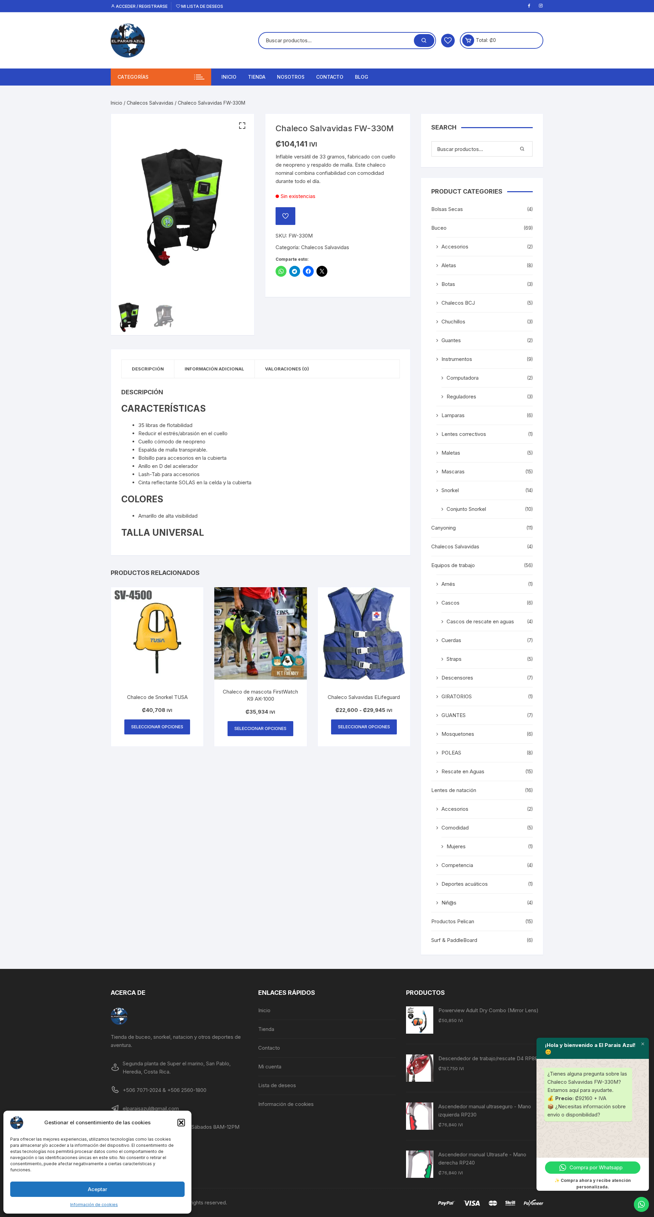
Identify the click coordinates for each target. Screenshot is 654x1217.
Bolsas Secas (447, 209)
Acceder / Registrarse (141, 6)
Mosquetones (457, 734)
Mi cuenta (269, 1066)
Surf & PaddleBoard (454, 940)
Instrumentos (456, 359)
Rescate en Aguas (462, 771)
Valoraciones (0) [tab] (287, 368)
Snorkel (450, 490)
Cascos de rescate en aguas (480, 621)
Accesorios (454, 246)
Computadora (463, 378)
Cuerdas (451, 640)
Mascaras (453, 471)
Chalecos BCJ (458, 303)
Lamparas (453, 415)
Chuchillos (453, 321)
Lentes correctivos (463, 434)
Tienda (256, 77)
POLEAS (451, 752)
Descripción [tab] (148, 368)
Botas (448, 284)
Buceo (439, 228)
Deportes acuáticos (464, 884)
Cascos (450, 602)
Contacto (329, 77)
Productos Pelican (452, 921)
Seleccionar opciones (157, 726)
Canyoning (443, 527)
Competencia (457, 865)
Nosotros (291, 77)
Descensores (457, 677)
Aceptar (97, 1189)
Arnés (448, 584)
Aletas (448, 265)
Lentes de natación (453, 790)
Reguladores (461, 396)
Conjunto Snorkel (466, 509)
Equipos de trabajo (453, 565)
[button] (181, 1122)
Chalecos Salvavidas (150, 103)
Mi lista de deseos (201, 6)
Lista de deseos (277, 1085)
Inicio (228, 77)
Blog (361, 77)
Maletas (450, 453)
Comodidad (455, 827)
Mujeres (456, 846)
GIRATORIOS (456, 696)
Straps (454, 659)
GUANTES (453, 715)
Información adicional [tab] (214, 368)
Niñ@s (448, 902)
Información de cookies (94, 1204)
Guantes (451, 340)
